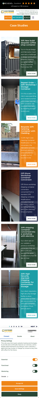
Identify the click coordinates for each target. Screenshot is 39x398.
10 (21, 326)
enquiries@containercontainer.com (27, 14)
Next (33, 326)
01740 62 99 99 (33, 12)
